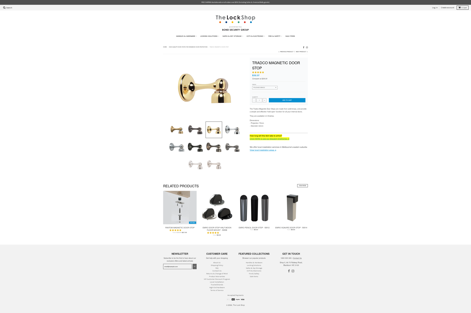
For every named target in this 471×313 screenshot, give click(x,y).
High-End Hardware (217, 287)
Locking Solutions (208, 36)
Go (194, 266)
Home (165, 47)
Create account (447, 7)
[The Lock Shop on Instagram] (307, 47)
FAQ (216, 268)
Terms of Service (216, 290)
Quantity (255, 97)
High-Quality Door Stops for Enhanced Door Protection (188, 47)
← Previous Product (285, 52)
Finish (254, 84)
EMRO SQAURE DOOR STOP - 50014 (291, 227)
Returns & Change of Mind (217, 274)
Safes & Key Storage (232, 36)
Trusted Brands (217, 285)
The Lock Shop (239, 305)
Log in (435, 7)
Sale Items (290, 36)
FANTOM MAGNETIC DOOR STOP (180, 227)
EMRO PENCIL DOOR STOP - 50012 (254, 227)
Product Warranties (217, 276)
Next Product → (302, 52)
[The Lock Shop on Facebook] (303, 47)
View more (302, 185)
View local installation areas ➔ (263, 150)
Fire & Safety (274, 36)
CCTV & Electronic (255, 36)
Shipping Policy (217, 265)
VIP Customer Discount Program (217, 279)
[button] (258, 72)
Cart (464, 8)
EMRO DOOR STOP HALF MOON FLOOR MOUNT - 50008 (217, 228)
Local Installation (217, 282)
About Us (217, 263)
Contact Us (217, 271)
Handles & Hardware (185, 36)
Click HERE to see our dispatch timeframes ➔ (269, 138)
